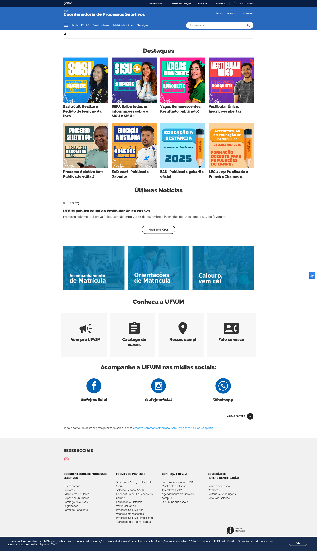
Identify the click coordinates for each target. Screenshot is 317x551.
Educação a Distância (129, 502)
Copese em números (76, 498)
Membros (214, 490)
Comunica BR (155, 3)
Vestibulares (101, 25)
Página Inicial (65, 34)
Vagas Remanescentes (130, 513)
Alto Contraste (228, 13)
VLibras (249, 13)
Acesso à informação (180, 3)
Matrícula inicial (123, 25)
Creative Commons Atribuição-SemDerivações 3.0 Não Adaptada (173, 428)
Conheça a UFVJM (174, 474)
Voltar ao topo (236, 416)
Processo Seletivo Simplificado (135, 517)
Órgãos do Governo (243, 3)
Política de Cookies (225, 541)
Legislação (220, 3)
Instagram (66, 459)
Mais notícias (158, 229)
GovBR (68, 3)
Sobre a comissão (219, 486)
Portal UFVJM (80, 25)
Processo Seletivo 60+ (129, 510)
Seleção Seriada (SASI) (130, 490)
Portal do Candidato (76, 510)
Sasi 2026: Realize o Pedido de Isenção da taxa (82, 111)
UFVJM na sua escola (175, 502)
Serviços (142, 25)
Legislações (71, 506)
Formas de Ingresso (130, 474)
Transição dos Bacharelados (133, 521)
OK (298, 542)
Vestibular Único (126, 506)
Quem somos (72, 486)
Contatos (69, 490)
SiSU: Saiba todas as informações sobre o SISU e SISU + (130, 111)
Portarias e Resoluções (222, 494)
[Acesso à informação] (236, 530)
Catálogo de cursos (134, 339)
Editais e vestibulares (76, 494)
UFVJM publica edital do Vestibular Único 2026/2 (106, 211)
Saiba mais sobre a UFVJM (178, 482)
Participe (202, 3)
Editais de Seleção (219, 498)
